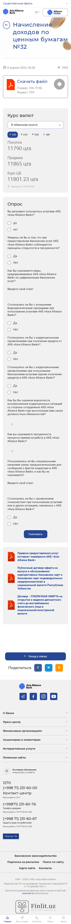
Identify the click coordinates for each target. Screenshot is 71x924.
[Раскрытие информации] (6, 25)
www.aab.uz (28, 893)
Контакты (45, 868)
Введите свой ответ (20, 289)
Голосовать (36, 534)
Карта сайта (27, 868)
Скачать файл (32, 81)
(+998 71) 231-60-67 (20, 818)
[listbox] (35, 125)
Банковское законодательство (36, 855)
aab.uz (13, 12)
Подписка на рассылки (23, 862)
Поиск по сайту (53, 862)
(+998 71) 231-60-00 (20, 788)
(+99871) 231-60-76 (19, 804)
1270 (7, 783)
